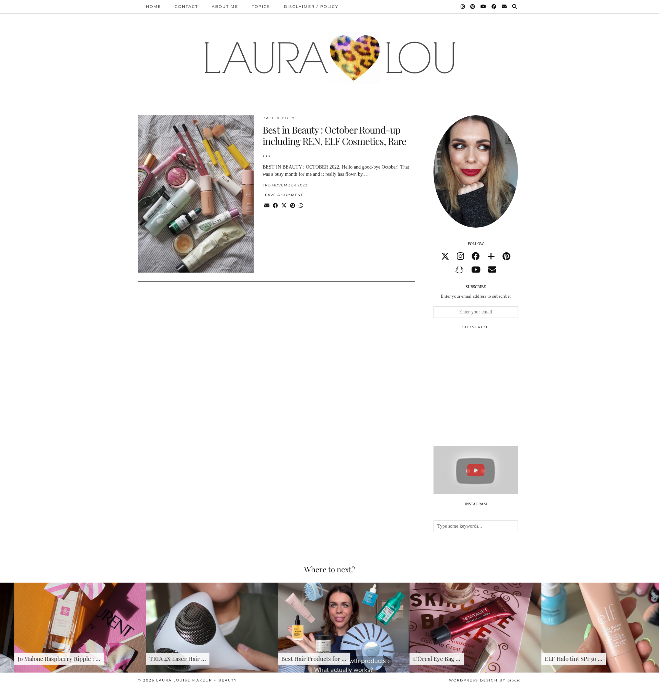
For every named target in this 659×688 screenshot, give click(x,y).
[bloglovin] (491, 256)
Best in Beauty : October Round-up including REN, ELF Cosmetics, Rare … (334, 141)
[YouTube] (484, 6)
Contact (186, 6)
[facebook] (476, 256)
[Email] (504, 6)
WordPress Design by (485, 680)
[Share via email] (267, 205)
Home (153, 6)
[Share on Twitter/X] (284, 205)
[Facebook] (494, 6)
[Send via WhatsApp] (301, 205)
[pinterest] (506, 256)
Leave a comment (283, 195)
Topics (261, 6)
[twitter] (445, 256)
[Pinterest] (473, 6)
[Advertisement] (484, 391)
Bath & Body (279, 118)
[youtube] (476, 269)
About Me (225, 6)
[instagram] (460, 256)
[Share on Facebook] (275, 205)
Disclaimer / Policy (311, 6)
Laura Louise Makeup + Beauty (196, 680)
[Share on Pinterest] (292, 205)
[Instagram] (463, 6)
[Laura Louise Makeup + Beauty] (329, 52)
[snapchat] (459, 269)
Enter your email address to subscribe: (476, 296)
